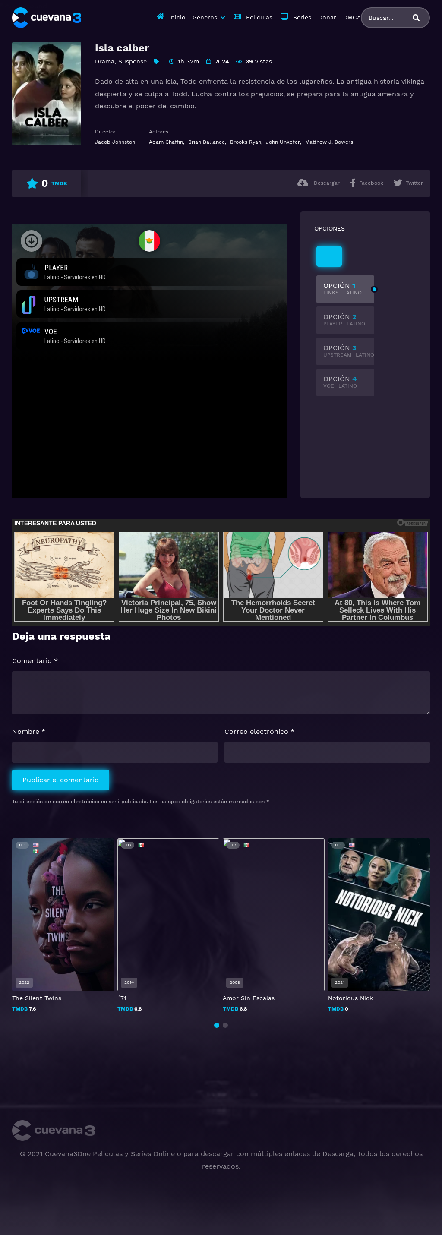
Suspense (132, 61)
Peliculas (259, 17)
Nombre (28, 731)
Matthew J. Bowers (329, 142)
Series (302, 17)
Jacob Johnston (115, 142)
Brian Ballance (206, 142)
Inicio (177, 17)
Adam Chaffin (166, 142)
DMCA (352, 17)
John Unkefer (283, 142)
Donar (327, 17)
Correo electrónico (259, 731)
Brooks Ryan (245, 142)
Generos (205, 17)
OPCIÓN (342, 288)
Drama (104, 61)
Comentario (35, 661)
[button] (216, 1025)
